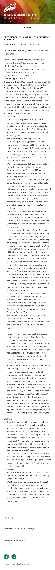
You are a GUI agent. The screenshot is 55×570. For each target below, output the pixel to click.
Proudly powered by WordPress (17, 564)
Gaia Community (20, 15)
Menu (28, 27)
